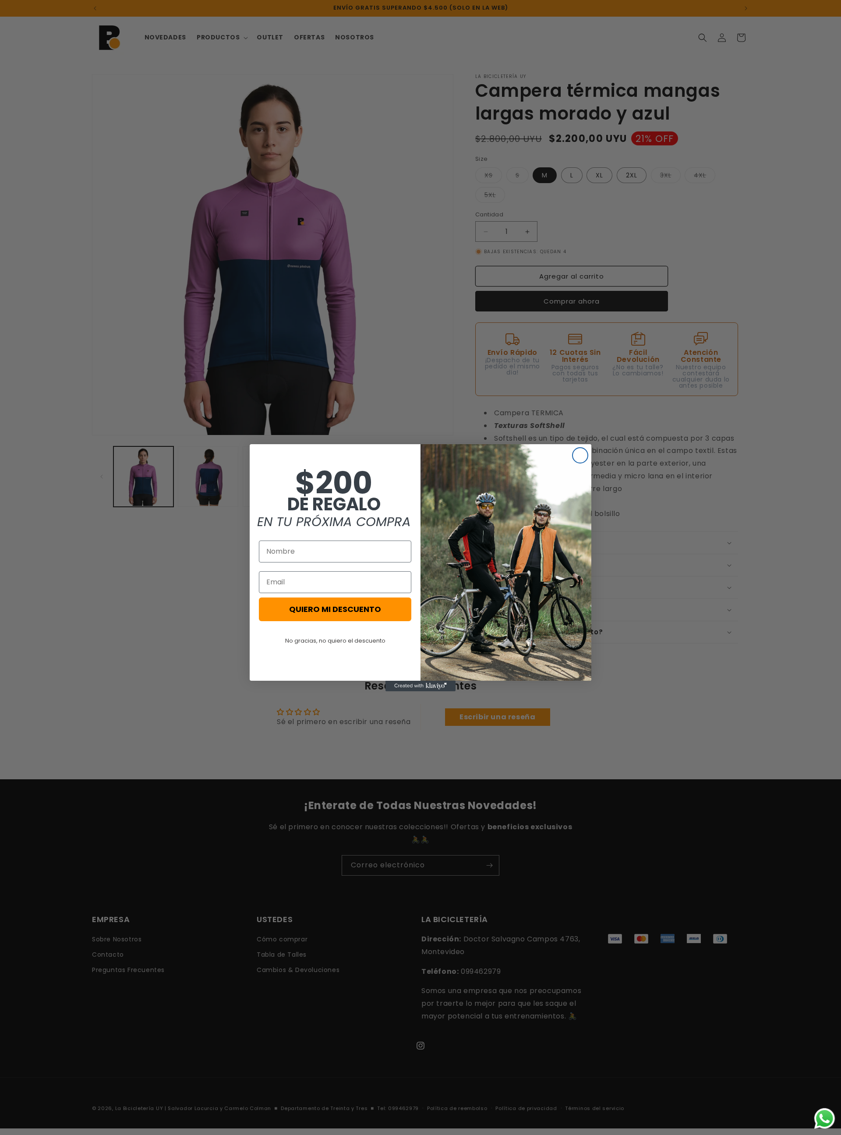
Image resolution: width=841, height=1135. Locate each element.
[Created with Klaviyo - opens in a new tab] (420, 686)
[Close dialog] (580, 455)
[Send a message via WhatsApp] (825, 1119)
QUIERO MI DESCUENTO (335, 609)
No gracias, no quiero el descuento (335, 640)
